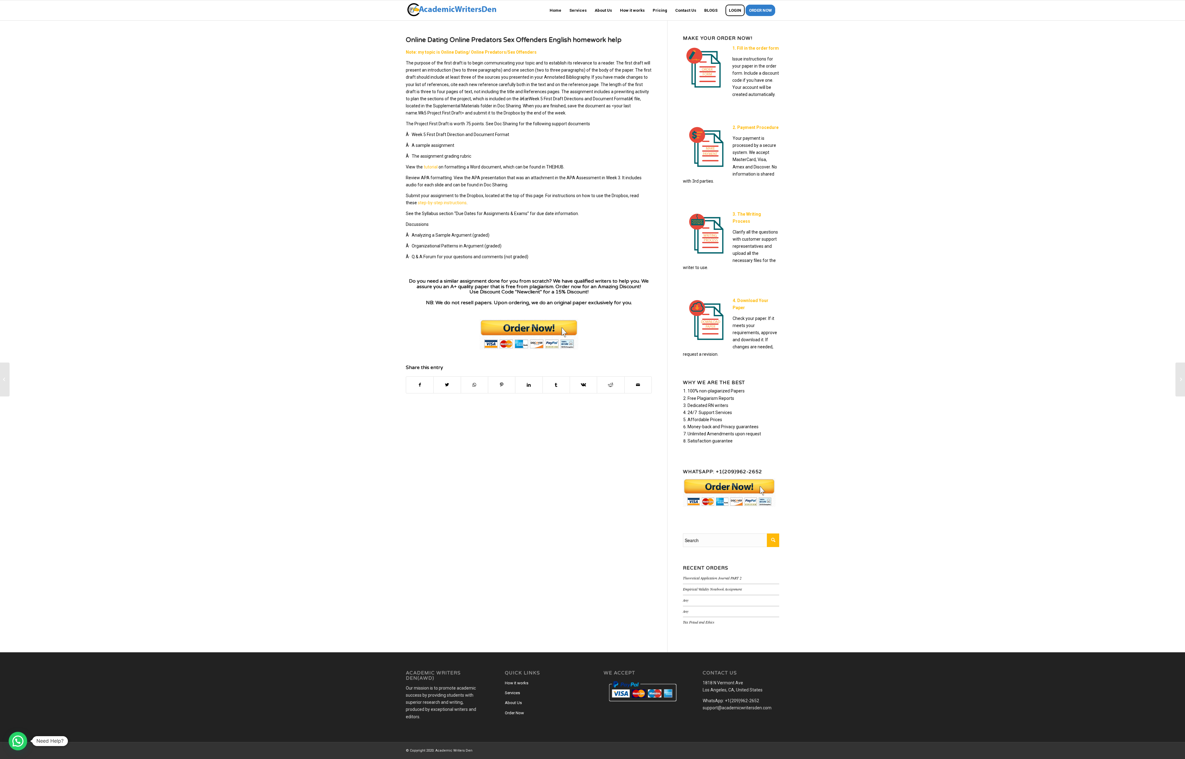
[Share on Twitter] (447, 385)
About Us (513, 702)
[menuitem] (555, 10)
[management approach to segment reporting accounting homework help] (5, 379)
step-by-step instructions (442, 202)
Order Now (514, 713)
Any (685, 600)
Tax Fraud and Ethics (698, 622)
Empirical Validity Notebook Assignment (712, 589)
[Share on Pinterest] (501, 385)
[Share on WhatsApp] (474, 385)
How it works (516, 683)
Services (512, 693)
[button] (18, 741)
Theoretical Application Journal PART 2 (712, 577)
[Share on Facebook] (419, 385)
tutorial (431, 166)
